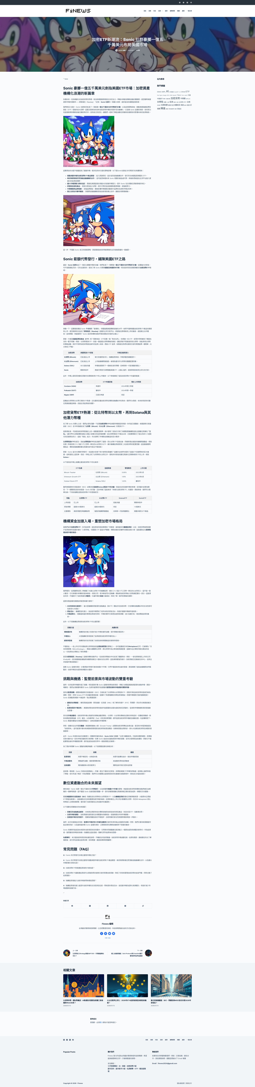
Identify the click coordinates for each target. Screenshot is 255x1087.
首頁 (145, 11)
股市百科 (111, 1069)
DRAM (183, 92)
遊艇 (167, 109)
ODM (171, 95)
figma (160, 95)
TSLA (182, 95)
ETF (188, 91)
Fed (158, 95)
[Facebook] (191, 2)
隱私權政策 (180, 1083)
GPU (168, 95)
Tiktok (179, 95)
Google (164, 95)
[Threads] (179, 2)
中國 (189, 95)
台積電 (160, 102)
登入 (101, 1022)
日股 (177, 102)
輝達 (163, 108)
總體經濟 (177, 105)
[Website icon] (105, 933)
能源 (185, 105)
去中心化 (188, 98)
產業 (183, 11)
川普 (168, 102)
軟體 (178, 11)
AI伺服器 (171, 92)
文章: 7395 (107, 938)
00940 (159, 92)
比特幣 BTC (182, 102)
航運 (188, 105)
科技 (154, 11)
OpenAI (174, 95)
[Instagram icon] (113, 933)
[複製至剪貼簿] (143, 905)
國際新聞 (172, 11)
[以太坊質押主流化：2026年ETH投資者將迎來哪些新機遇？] (127, 985)
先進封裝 (168, 98)
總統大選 (171, 105)
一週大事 (189, 11)
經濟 (166, 11)
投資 (159, 11)
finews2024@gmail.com (167, 1063)
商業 (150, 11)
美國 (182, 105)
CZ (180, 92)
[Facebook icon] (101, 933)
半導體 (182, 98)
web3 (185, 95)
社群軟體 (164, 105)
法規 (188, 102)
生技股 (158, 105)
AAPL (164, 92)
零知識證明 (171, 109)
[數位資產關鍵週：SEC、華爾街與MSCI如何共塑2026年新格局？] (171, 985)
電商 (176, 109)
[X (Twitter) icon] (109, 933)
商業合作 (189, 1083)
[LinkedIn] (108, 905)
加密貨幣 (175, 98)
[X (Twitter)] (187, 2)
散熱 (175, 102)
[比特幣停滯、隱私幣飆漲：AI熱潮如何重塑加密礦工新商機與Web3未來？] (83, 985)
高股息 (179, 109)
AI (167, 91)
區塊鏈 (138, 50)
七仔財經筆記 (112, 1066)
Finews (80, 1083)
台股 (165, 102)
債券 (164, 98)
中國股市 (160, 98)
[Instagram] (183, 2)
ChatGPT (176, 92)
